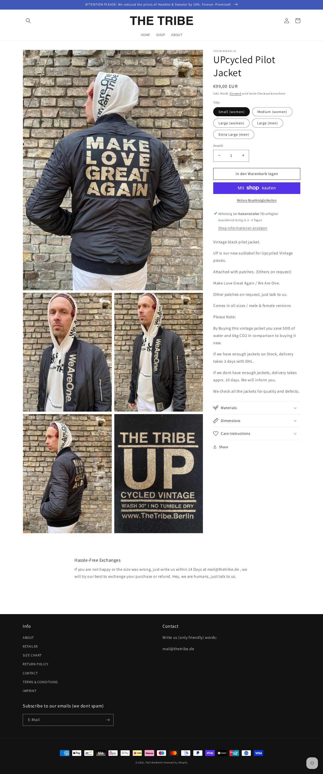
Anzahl (218, 145)
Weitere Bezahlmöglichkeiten (257, 200)
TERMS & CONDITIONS (40, 682)
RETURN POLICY (35, 664)
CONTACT (30, 673)
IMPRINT (29, 691)
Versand (235, 93)
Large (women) (231, 123)
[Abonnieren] (107, 720)
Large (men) (267, 123)
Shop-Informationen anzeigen (242, 227)
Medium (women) (272, 111)
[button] (28, 20)
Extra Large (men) (234, 134)
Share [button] (223, 447)
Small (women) (232, 111)
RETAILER (30, 646)
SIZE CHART (32, 655)
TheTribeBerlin (154, 762)
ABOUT (28, 637)
